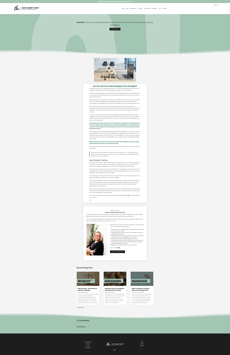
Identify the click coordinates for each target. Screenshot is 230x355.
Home (123, 8)
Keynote (88, 343)
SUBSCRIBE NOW (115, 29)
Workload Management (83, 292)
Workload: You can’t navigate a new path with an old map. (114, 289)
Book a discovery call (117, 251)
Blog (160, 8)
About (127, 8)
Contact (165, 8)
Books (88, 345)
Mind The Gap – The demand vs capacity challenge (87, 289)
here (124, 195)
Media (141, 343)
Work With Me (133, 8)
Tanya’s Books (147, 8)
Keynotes (141, 8)
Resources (154, 8)
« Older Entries (80, 307)
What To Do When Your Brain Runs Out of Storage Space (140, 289)
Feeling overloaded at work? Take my (108, 1)
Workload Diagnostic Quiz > (125, 1)
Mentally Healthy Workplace (138, 292)
